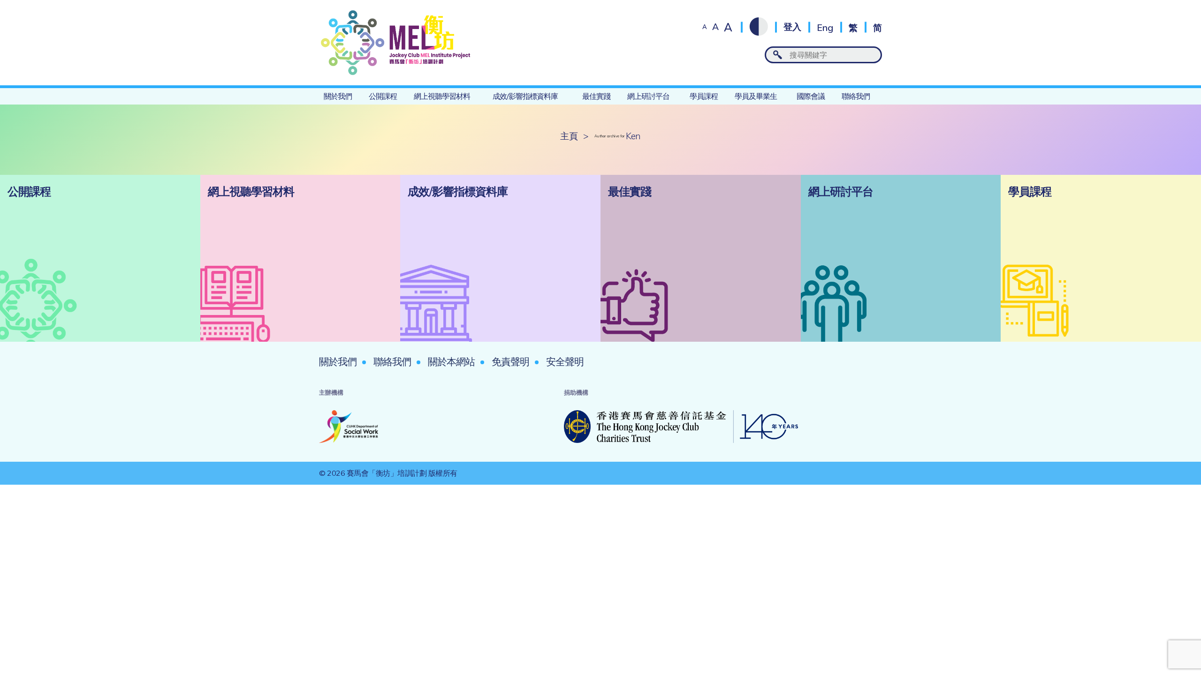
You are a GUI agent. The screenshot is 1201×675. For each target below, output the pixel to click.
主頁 (569, 136)
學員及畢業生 (756, 96)
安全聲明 (565, 361)
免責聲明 (510, 361)
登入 (792, 26)
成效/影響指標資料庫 (525, 96)
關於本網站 (451, 361)
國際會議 (811, 96)
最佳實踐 (596, 96)
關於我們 (338, 96)
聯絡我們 (856, 96)
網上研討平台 (648, 96)
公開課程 (383, 96)
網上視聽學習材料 (442, 96)
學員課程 (704, 96)
